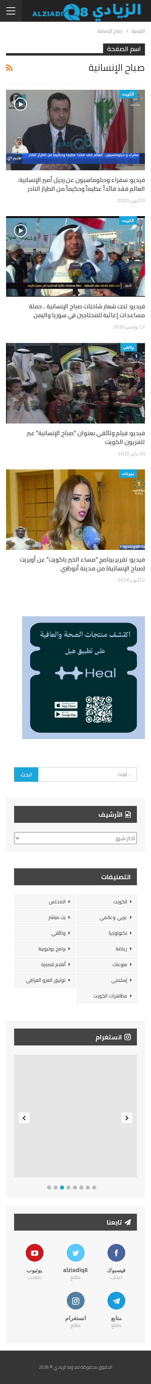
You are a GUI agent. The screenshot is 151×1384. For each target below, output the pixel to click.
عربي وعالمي (113, 917)
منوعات (128, 473)
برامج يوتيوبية (52, 948)
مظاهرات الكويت (110, 995)
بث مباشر (57, 917)
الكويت (128, 94)
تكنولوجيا (118, 933)
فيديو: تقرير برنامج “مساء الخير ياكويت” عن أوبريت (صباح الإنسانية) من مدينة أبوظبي (82, 564)
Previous (24, 1117)
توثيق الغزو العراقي (46, 980)
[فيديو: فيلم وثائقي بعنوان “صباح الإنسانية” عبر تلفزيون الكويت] (75, 383)
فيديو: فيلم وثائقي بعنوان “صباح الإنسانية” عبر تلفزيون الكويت (86, 437)
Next (127, 1117)
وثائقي (128, 347)
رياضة (121, 948)
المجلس (57, 901)
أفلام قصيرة (53, 964)
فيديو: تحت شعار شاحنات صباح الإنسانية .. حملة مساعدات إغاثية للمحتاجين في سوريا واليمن (87, 310)
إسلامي (119, 980)
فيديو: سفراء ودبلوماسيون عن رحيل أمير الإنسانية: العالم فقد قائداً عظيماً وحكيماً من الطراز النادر (81, 184)
